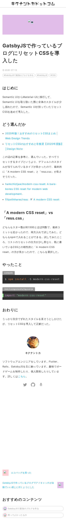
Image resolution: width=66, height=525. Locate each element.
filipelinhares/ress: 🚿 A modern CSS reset (32, 199)
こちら (22, 376)
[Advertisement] (33, 429)
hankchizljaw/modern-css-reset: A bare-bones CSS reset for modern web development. (30, 188)
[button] (18, 75)
